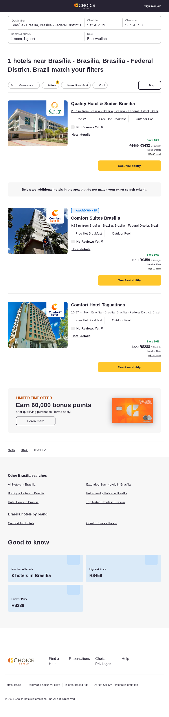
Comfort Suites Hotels (103, 539)
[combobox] (46, 22)
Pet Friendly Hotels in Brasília (108, 509)
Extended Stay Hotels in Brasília (110, 500)
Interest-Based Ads (81, 684)
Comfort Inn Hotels (22, 539)
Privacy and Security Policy (45, 684)
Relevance (22, 85)
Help (130, 659)
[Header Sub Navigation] (10, 6)
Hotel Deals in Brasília (24, 518)
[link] (35, 436)
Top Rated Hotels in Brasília (107, 518)
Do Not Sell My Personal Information (124, 684)
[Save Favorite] (14, 107)
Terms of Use (13, 684)
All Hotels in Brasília (23, 500)
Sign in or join (152, 6)
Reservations (82, 659)
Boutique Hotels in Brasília (28, 509)
